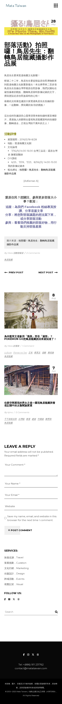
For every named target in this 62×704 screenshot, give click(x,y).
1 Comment (28, 346)
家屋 (28, 419)
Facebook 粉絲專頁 (38, 207)
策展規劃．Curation (15, 562)
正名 (30, 352)
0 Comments (33, 253)
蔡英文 (37, 352)
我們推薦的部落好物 (34, 222)
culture (8, 352)
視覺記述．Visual (13, 584)
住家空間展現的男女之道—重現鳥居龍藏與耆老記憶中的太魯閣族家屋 (29, 404)
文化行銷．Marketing (16, 568)
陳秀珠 (48, 419)
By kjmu (8, 412)
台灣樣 (21, 419)
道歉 (44, 352)
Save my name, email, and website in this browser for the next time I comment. (31, 518)
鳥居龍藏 (8, 259)
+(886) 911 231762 (33, 664)
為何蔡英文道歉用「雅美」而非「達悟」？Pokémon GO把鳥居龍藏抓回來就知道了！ (30, 338)
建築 (34, 419)
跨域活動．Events (14, 578)
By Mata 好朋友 (11, 346)
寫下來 (49, 215)
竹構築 (41, 419)
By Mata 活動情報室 (14, 253)
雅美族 (51, 352)
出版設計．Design (14, 573)
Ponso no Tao (20, 352)
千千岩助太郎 (10, 419)
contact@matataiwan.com (31, 668)
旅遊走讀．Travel (13, 557)
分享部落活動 (32, 218)
